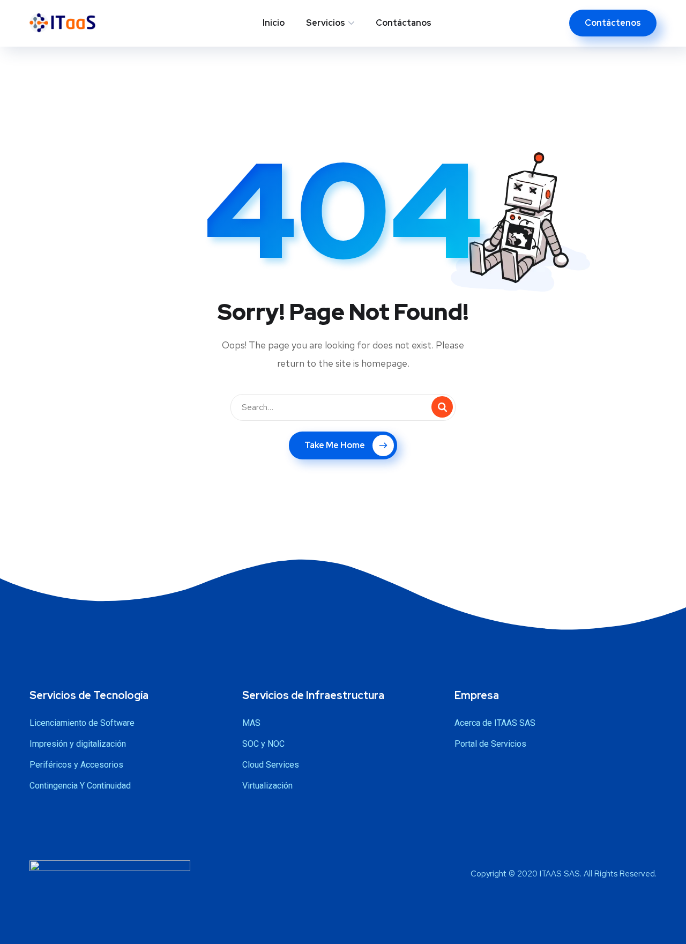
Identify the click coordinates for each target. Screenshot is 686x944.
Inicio (274, 22)
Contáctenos (613, 22)
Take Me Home (334, 445)
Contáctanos (403, 22)
